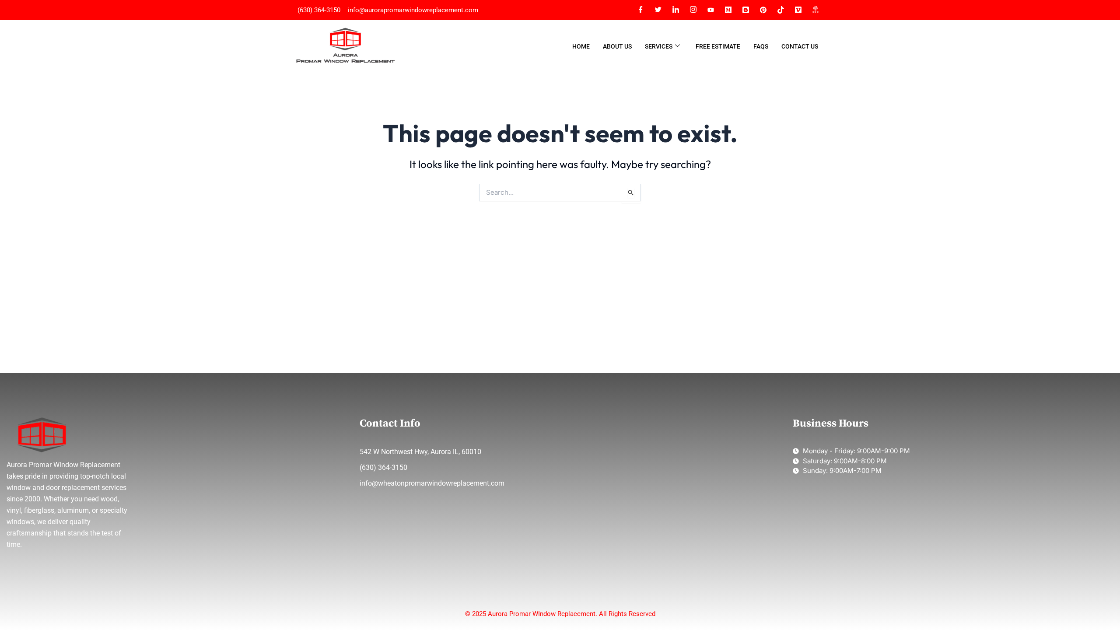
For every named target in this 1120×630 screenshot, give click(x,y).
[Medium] (728, 10)
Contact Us (799, 46)
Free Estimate (718, 46)
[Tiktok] (780, 10)
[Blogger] (745, 10)
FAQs (760, 46)
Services (658, 46)
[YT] (710, 10)
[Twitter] (658, 10)
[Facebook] (640, 10)
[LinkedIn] (675, 10)
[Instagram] (693, 10)
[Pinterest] (763, 10)
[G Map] (815, 10)
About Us (617, 46)
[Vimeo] (798, 10)
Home (581, 46)
